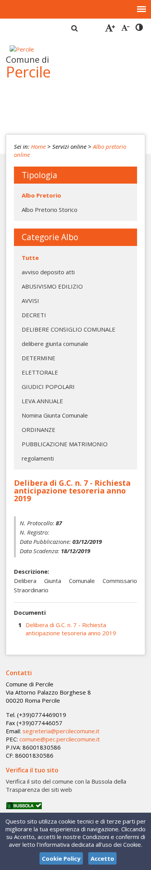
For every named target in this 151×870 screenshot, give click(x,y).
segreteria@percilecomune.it (61, 731)
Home (38, 146)
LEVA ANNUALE (42, 401)
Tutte (30, 257)
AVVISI (30, 300)
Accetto (102, 858)
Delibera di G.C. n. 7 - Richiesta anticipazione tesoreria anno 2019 (71, 629)
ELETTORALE (40, 372)
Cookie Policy (61, 858)
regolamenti (38, 458)
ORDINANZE (38, 429)
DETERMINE (38, 358)
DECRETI (34, 315)
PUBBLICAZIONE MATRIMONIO (65, 444)
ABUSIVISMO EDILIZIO (52, 286)
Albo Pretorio (41, 195)
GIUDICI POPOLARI (48, 386)
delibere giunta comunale (55, 343)
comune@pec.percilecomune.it (59, 739)
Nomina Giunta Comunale (55, 415)
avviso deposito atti (48, 272)
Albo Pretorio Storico (49, 209)
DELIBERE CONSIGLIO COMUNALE (68, 329)
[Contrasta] (139, 27)
